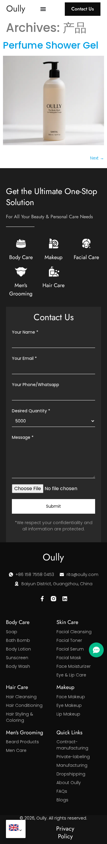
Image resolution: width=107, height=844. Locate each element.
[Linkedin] (64, 598)
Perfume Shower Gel (50, 45)
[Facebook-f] (42, 598)
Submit (53, 506)
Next (97, 158)
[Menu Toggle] (43, 9)
